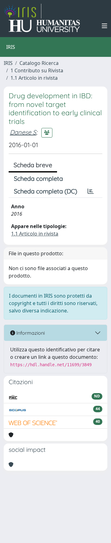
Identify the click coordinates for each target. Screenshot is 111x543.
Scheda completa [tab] (38, 178)
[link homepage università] (44, 26)
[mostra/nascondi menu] (104, 26)
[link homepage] (22, 11)
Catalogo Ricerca (39, 63)
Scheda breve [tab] (33, 165)
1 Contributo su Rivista (36, 70)
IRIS (8, 63)
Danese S (23, 132)
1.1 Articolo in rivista (34, 77)
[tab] (90, 191)
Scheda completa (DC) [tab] (45, 191)
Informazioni (30, 333)
